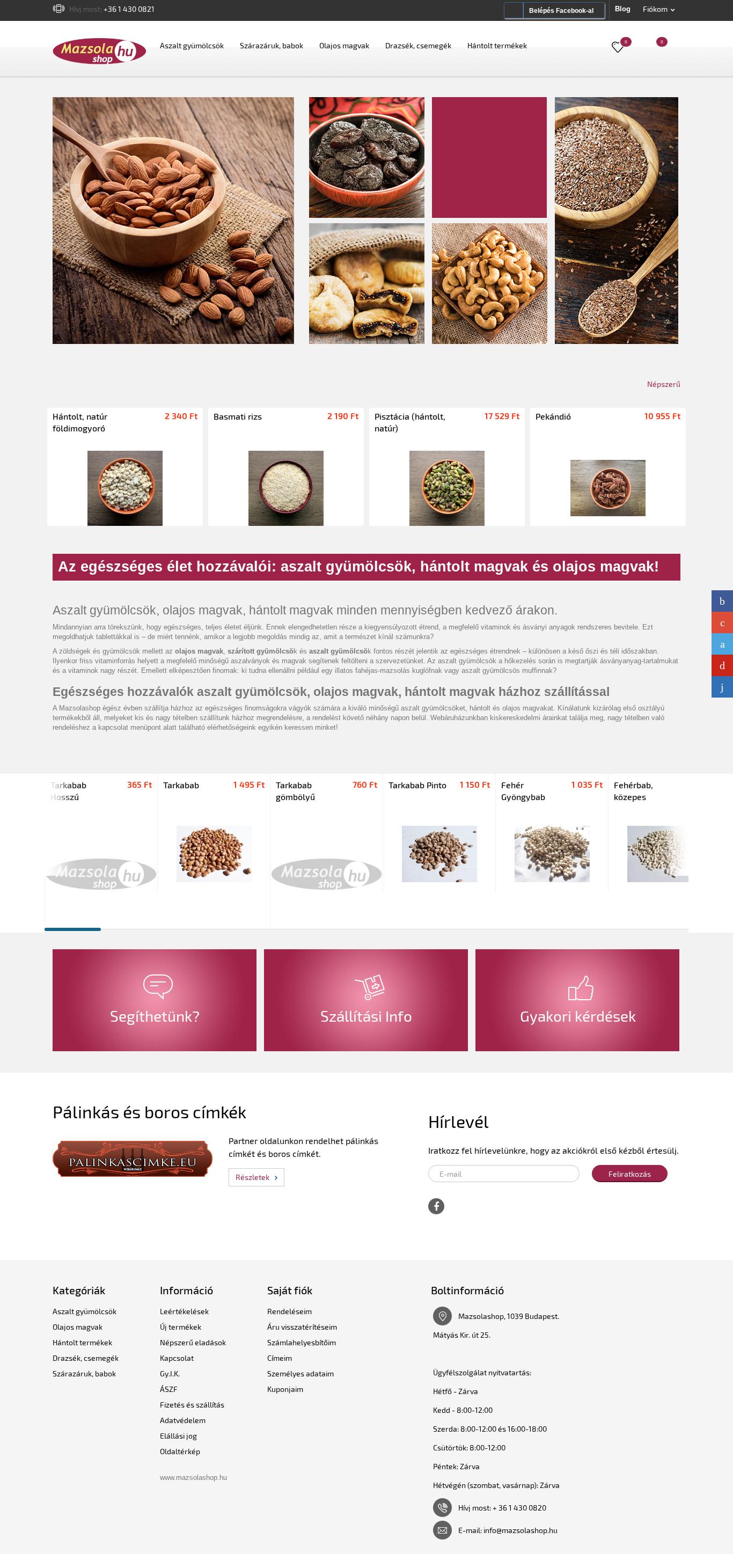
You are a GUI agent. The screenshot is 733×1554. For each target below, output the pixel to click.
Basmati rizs (238, 416)
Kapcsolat (177, 1357)
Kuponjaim (285, 1389)
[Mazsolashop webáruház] (99, 51)
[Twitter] (722, 644)
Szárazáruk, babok (271, 45)
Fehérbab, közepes (633, 791)
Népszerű (663, 383)
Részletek (252, 1177)
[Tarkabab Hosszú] (101, 873)
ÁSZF (169, 1389)
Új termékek (180, 1326)
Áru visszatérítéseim (302, 1326)
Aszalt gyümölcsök (192, 45)
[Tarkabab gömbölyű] (326, 873)
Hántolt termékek (497, 45)
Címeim (279, 1357)
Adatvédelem (183, 1420)
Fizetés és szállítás (192, 1404)
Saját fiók (289, 1290)
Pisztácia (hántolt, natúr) (410, 422)
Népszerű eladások (193, 1342)
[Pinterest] (722, 665)
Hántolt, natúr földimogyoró (80, 422)
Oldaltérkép (180, 1451)
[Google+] (722, 622)
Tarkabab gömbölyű (295, 791)
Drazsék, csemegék (418, 45)
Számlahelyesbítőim (301, 1342)
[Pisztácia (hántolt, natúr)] (447, 488)
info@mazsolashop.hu (520, 1530)
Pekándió (553, 416)
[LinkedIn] (722, 687)
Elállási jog (178, 1435)
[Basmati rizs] (286, 488)
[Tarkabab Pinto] (439, 854)
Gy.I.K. (170, 1373)
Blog (623, 9)
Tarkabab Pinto (417, 785)
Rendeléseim (289, 1311)
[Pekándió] (608, 488)
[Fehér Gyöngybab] (552, 854)
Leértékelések (184, 1311)
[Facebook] (722, 601)
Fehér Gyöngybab (523, 791)
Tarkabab (181, 785)
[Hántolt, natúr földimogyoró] (125, 488)
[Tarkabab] (214, 854)
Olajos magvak (344, 45)
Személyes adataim (300, 1373)
